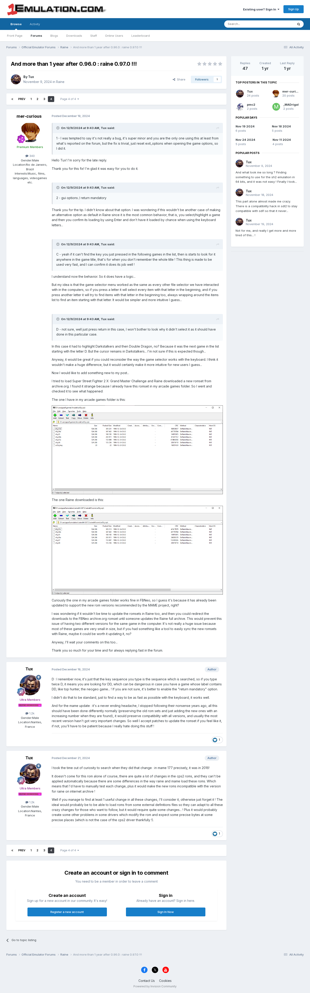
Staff (93, 35)
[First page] (12, 99)
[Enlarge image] (137, 449)
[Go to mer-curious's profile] (30, 132)
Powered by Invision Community (155, 986)
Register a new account (67, 912)
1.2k (31, 713)
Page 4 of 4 (68, 99)
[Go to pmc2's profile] (240, 107)
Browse (16, 24)
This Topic (280, 24)
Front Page (14, 35)
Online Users (114, 35)
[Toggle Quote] (58, 128)
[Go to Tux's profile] (16, 79)
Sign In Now (165, 912)
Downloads (74, 35)
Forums (36, 35)
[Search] (299, 24)
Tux (31, 77)
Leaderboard (140, 35)
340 (31, 156)
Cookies (165, 981)
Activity (35, 24)
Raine (60, 82)
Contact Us (146, 981)
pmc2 (251, 104)
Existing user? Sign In (260, 9)
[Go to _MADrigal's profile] (276, 107)
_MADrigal (291, 104)
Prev (21, 99)
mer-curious (29, 116)
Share (180, 79)
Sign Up (293, 9)
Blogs (54, 35)
